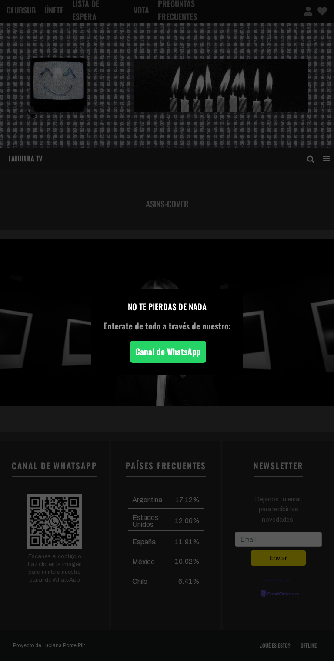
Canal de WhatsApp (168, 351)
